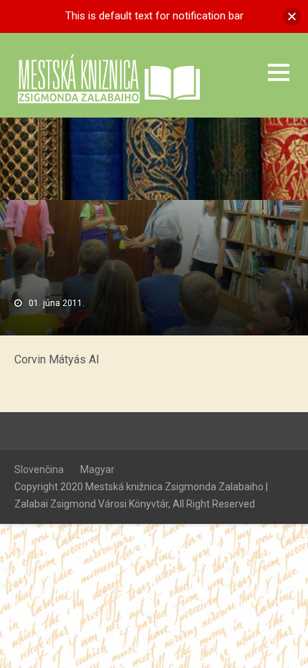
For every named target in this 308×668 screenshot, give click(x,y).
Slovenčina (39, 469)
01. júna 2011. (57, 303)
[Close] (292, 16)
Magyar (97, 469)
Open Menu (278, 72)
